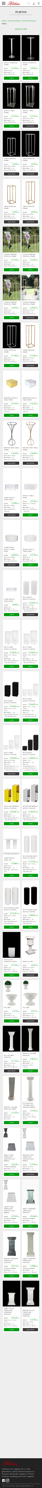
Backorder (30, 126)
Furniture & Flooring (28, 21)
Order (11, 78)
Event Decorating (14, 21)
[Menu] (3, 3)
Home (4, 21)
